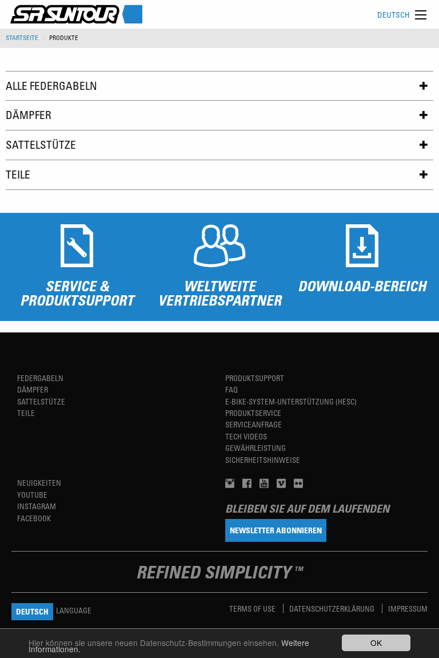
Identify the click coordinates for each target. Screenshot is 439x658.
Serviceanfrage (253, 424)
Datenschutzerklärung (332, 608)
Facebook (34, 518)
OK (376, 642)
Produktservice (253, 413)
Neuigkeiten (39, 482)
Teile (18, 174)
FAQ (231, 389)
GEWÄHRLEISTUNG (255, 448)
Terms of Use (253, 608)
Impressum (408, 608)
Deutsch (393, 14)
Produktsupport (254, 378)
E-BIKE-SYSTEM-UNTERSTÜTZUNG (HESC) (291, 401)
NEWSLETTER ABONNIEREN (276, 530)
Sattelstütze (41, 144)
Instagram (36, 506)
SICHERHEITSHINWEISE (262, 460)
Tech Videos (246, 436)
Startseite (22, 38)
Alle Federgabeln (51, 85)
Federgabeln (40, 378)
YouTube (32, 495)
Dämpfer (28, 114)
